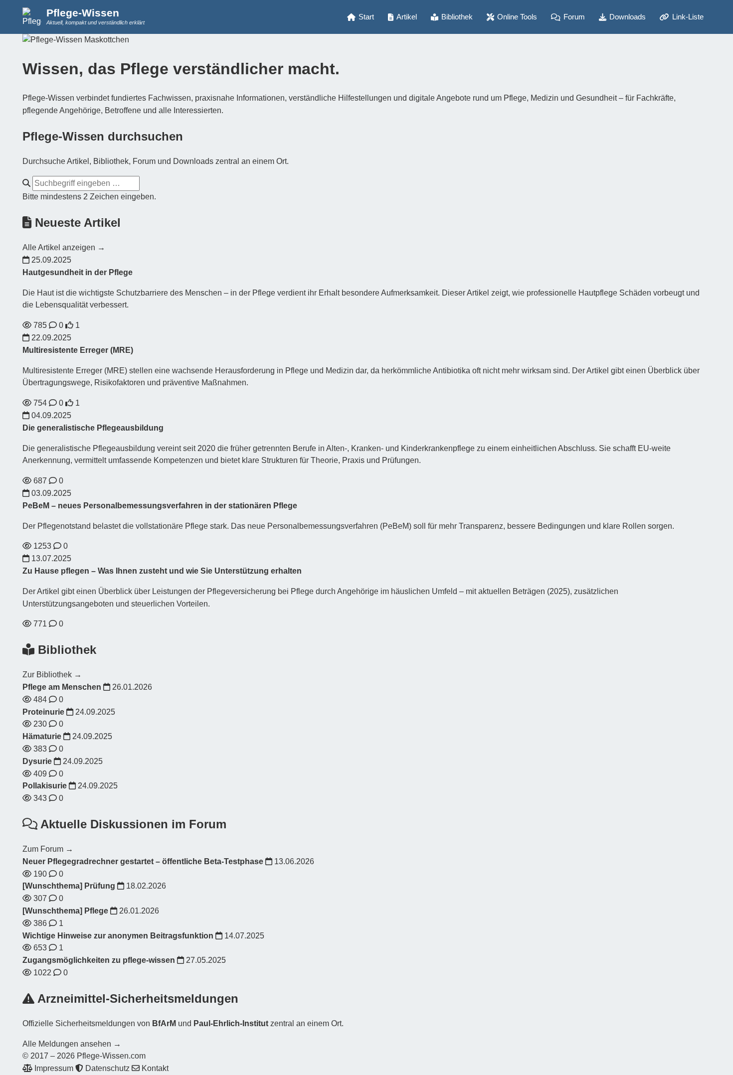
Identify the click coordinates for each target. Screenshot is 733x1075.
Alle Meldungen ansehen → (71, 1044)
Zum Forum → (47, 849)
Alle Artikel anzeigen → (63, 247)
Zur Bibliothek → (52, 674)
